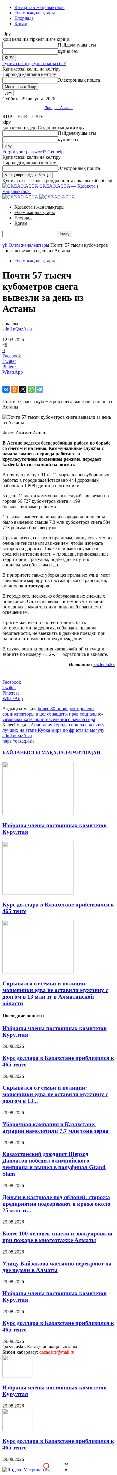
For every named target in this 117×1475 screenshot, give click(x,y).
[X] (22, 389)
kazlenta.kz (104, 664)
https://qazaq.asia (18, 741)
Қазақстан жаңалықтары (39, 7)
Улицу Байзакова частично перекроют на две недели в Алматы (57, 1266)
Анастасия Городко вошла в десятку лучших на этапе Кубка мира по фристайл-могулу (53, 727)
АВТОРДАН (87, 752)
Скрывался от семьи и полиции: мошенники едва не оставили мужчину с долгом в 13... (55, 1094)
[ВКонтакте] (6, 389)
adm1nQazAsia (17, 328)
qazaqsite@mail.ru (56, 1352)
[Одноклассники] (14, 389)
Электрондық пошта (79, 80)
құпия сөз (68, 51)
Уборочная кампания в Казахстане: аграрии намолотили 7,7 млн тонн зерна (55, 1127)
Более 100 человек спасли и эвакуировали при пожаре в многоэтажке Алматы (57, 1236)
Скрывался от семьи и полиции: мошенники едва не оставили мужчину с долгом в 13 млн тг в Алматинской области (55, 993)
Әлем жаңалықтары (34, 12)
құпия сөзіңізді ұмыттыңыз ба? (34, 63)
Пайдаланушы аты (77, 44)
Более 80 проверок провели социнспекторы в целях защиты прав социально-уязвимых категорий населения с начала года (52, 714)
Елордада (24, 18)
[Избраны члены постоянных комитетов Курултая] (38, 813)
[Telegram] (39, 389)
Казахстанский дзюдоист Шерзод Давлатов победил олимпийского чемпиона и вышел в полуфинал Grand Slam (54, 1164)
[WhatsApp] (31, 389)
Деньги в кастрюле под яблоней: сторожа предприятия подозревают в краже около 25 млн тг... (56, 1204)
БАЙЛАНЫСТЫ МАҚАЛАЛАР (38, 752)
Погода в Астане (58, 108)
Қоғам (20, 23)
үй (5, 245)
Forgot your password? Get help (33, 151)
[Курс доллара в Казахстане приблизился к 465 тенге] (38, 892)
